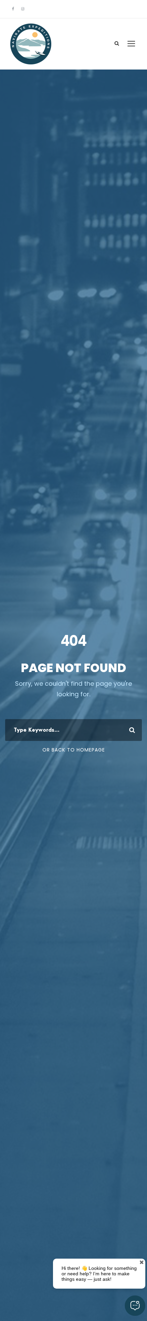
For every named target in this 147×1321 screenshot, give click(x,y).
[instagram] (22, 9)
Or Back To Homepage (73, 749)
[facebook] (13, 9)
